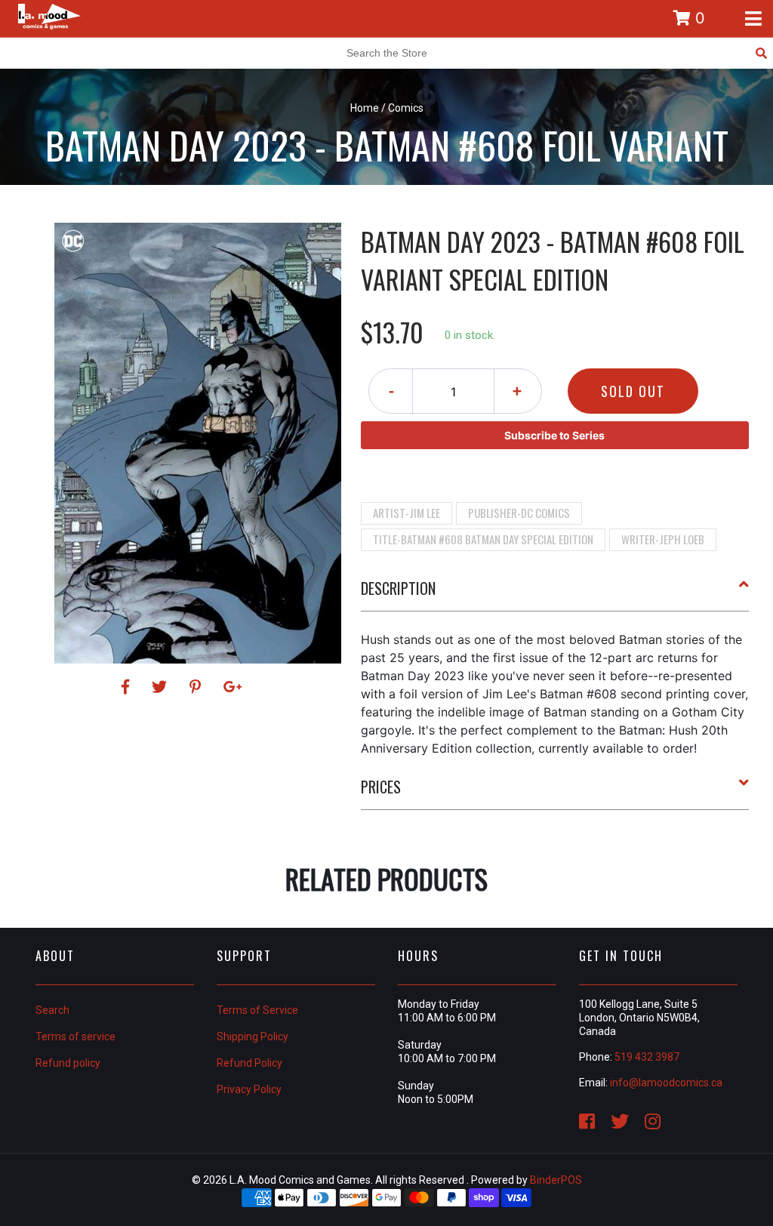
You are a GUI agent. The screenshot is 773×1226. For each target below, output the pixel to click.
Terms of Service (257, 1010)
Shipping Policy (252, 1036)
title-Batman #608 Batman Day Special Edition (483, 539)
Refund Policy (249, 1063)
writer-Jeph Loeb (662, 539)
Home (364, 108)
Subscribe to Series (554, 435)
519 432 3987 (646, 1057)
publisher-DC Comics (519, 512)
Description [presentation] (398, 588)
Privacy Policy (249, 1089)
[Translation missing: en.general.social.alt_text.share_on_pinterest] (197, 687)
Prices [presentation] (381, 786)
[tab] (555, 594)
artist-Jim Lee (406, 512)
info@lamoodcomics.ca (666, 1083)
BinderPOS (556, 1180)
